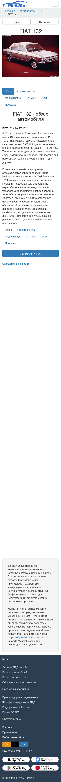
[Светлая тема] (6, 744)
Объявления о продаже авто (19, 682)
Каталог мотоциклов (14, 677)
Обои (44, 98)
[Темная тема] (15, 744)
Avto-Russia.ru (27, 778)
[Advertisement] (30, 412)
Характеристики (26, 91)
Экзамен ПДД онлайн (14, 667)
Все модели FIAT (31, 253)
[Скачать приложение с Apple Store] (16, 759)
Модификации (13, 98)
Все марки (44, 21)
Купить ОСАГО (10, 712)
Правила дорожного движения (20, 697)
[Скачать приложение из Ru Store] (45, 759)
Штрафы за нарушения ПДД (18, 702)
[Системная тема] (23, 744)
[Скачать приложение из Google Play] (16, 768)
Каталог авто (27, 11)
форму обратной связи (21, 637)
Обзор (8, 91)
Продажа (10, 104)
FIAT (42, 11)
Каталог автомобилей (15, 672)
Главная (10, 11)
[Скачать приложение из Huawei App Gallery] (45, 768)
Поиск (16, 21)
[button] (6, 56)
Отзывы (31, 98)
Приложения (9, 732)
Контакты (7, 727)
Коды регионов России (15, 707)
